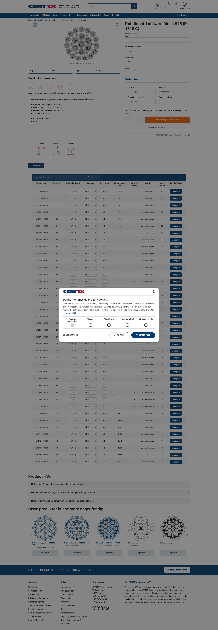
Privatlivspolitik (69, 313)
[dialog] (109, 315)
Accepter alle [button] (143, 335)
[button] (70, 335)
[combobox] (154, 291)
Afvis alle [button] (119, 335)
